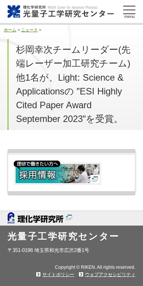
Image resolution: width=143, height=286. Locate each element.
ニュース (29, 30)
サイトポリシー (58, 274)
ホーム (10, 30)
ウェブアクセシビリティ (110, 274)
